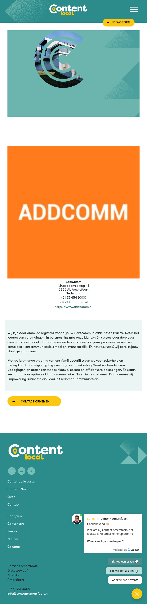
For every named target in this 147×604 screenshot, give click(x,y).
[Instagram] (31, 471)
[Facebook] (12, 471)
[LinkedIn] (21, 471)
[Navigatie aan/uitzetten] (134, 9)
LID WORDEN (119, 22)
